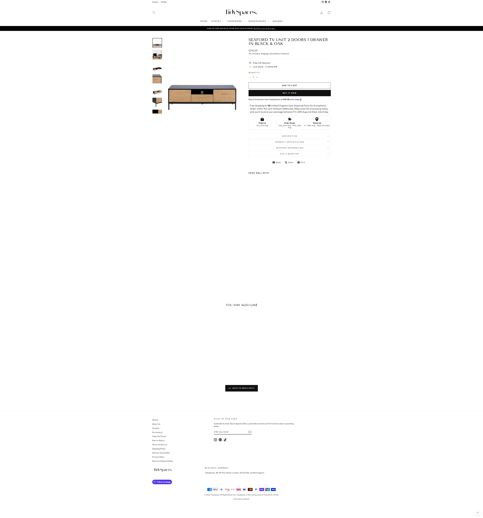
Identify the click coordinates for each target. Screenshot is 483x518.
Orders (155, 2)
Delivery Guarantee (161, 453)
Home (204, 21)
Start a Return (158, 440)
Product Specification (289, 142)
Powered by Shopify (241, 499)
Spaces (216, 21)
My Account (157, 432)
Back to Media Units (243, 388)
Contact (155, 428)
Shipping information (289, 148)
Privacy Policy (158, 457)
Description (289, 136)
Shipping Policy (159, 449)
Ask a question (289, 154)
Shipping (264, 53)
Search (155, 420)
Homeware (235, 21)
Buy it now (290, 93)
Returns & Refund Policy (162, 461)
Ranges (278, 21)
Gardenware (258, 21)
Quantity (254, 72)
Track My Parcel (159, 436)
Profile (164, 2)
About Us (156, 424)
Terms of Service (159, 444)
